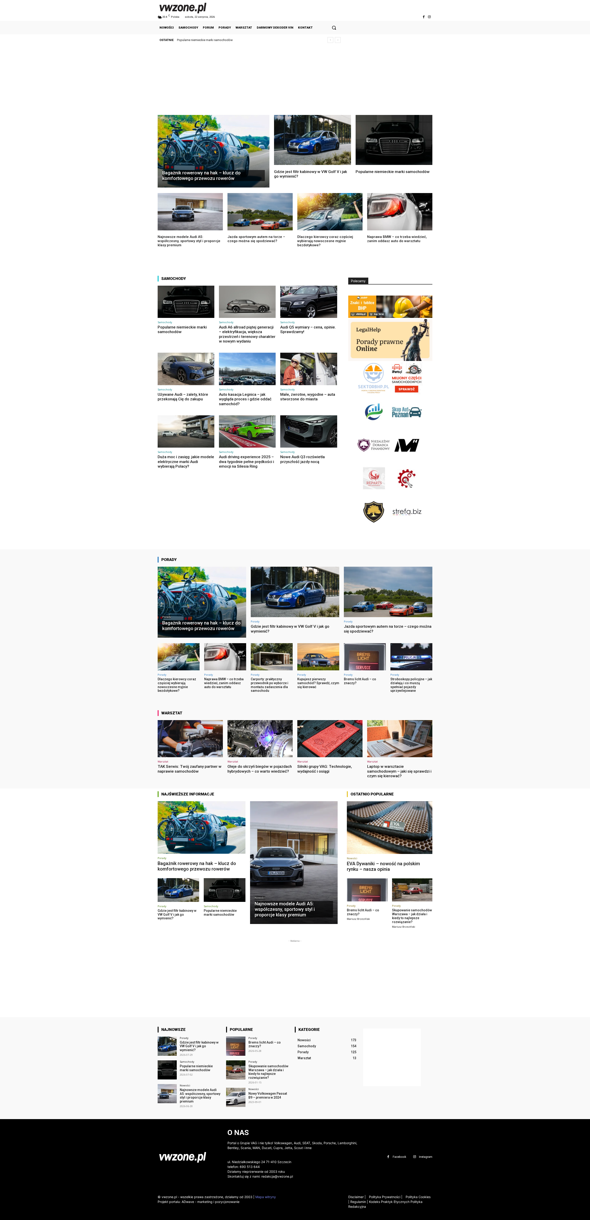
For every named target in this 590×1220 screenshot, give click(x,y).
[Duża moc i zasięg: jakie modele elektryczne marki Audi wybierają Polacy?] (186, 431)
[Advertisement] (295, 80)
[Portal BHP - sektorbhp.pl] (374, 393)
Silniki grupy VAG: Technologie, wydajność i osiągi (324, 768)
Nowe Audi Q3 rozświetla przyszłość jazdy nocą (302, 459)
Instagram (425, 1156)
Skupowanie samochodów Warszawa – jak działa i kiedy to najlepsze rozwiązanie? (412, 916)
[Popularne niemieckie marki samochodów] (394, 140)
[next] (338, 40)
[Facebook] (424, 17)
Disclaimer (356, 1197)
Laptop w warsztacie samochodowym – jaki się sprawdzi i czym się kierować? (399, 771)
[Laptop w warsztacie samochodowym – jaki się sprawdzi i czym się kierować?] (399, 738)
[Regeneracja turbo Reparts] (374, 493)
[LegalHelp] (390, 360)
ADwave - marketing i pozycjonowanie (210, 1202)
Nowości (260, 897)
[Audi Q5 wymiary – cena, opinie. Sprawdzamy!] (308, 302)
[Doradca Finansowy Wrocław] (374, 527)
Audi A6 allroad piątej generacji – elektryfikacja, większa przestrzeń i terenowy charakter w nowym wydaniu (247, 334)
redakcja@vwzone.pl (277, 1176)
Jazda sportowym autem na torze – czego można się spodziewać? (256, 239)
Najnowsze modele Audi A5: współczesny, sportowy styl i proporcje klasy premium (232, 40)
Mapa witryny (265, 1197)
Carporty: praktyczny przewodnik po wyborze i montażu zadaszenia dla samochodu (269, 684)
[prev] (330, 40)
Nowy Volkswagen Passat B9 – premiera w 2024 (267, 1095)
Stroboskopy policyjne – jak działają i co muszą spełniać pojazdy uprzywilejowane (411, 684)
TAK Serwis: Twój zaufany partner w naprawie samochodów (189, 768)
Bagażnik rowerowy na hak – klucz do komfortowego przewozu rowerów (197, 866)
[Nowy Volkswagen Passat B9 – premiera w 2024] (235, 1097)
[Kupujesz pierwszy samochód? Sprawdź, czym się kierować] (318, 656)
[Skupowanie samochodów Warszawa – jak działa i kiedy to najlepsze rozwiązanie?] (412, 889)
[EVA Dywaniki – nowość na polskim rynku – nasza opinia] (389, 827)
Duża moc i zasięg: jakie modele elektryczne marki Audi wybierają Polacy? (186, 462)
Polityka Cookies (418, 1197)
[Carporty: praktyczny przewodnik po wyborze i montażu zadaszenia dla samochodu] (272, 656)
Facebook (399, 1156)
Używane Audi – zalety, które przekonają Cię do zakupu (183, 396)
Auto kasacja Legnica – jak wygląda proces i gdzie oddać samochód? (245, 399)
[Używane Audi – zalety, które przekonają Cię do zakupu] (186, 369)
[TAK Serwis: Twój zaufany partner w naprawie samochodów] (190, 738)
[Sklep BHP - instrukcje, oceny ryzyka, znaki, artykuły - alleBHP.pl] (390, 316)
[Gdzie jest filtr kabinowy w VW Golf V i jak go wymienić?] (312, 140)
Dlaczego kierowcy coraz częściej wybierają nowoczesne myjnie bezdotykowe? (325, 241)
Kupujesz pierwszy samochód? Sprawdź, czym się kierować (318, 683)
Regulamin (358, 1202)
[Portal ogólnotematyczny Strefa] (407, 527)
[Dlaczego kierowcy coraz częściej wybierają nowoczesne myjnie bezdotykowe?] (330, 211)
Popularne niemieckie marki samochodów (393, 171)
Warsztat (163, 761)
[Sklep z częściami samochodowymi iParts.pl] (407, 393)
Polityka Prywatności (385, 1197)
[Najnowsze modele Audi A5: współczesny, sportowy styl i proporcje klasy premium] (190, 211)
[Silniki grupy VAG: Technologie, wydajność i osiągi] (330, 738)
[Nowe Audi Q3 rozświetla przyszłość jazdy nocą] (308, 431)
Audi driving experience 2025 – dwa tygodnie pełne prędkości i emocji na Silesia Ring (246, 462)
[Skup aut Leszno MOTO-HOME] (407, 460)
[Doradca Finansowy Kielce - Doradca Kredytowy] (374, 426)
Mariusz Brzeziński (358, 919)
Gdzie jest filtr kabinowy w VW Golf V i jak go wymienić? (310, 174)
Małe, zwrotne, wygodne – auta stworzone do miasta (307, 396)
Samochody (165, 322)
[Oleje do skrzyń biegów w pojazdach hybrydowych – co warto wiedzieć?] (260, 738)
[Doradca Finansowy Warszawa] (374, 460)
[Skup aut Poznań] (407, 426)
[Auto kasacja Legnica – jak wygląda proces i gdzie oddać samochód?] (247, 369)
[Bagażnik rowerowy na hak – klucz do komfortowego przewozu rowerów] (213, 151)
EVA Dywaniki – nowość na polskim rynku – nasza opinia (383, 866)
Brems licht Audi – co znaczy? (264, 1044)
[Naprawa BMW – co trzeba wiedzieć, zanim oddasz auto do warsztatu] (399, 211)
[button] (334, 27)
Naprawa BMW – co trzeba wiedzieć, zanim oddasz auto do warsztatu (397, 239)
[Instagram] (429, 17)
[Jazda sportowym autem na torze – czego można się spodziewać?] (260, 211)
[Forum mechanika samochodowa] (407, 493)
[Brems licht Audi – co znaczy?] (365, 656)
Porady (166, 617)
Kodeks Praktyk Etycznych (389, 1202)
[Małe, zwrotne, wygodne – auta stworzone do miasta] (308, 369)
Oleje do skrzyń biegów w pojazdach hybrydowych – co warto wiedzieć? (259, 768)
